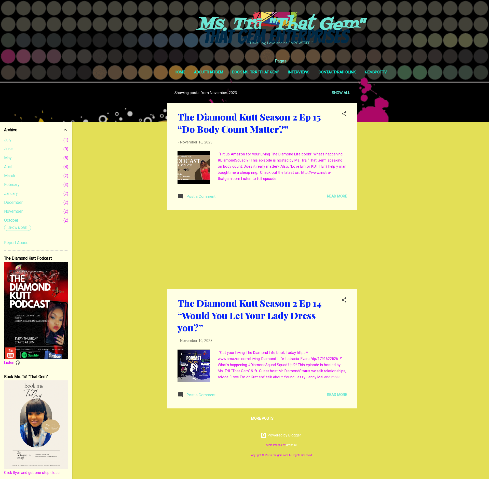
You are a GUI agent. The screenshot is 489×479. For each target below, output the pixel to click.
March (9, 175)
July (7, 140)
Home (180, 72)
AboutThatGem (208, 72)
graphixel (291, 445)
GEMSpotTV (376, 72)
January (11, 193)
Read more (337, 196)
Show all (341, 92)
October (11, 220)
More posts (262, 418)
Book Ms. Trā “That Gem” (255, 72)
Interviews (298, 72)
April (8, 166)
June (8, 149)
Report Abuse (16, 242)
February (12, 184)
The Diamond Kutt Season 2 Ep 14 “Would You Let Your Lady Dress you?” (249, 315)
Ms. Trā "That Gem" (280, 24)
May (8, 157)
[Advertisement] (377, 163)
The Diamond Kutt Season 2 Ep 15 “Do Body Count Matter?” (249, 123)
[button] (344, 114)
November (13, 211)
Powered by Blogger (284, 435)
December (13, 202)
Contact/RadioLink (337, 72)
